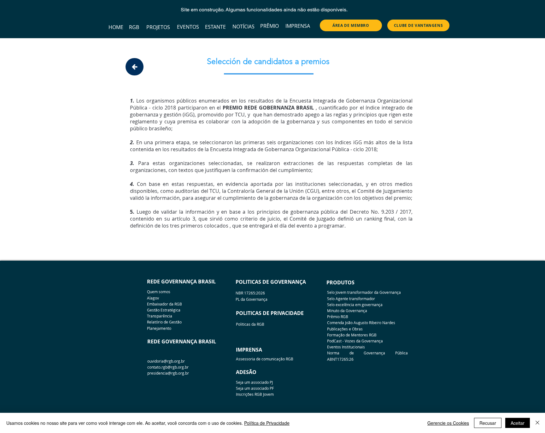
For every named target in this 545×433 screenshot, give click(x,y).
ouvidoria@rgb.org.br (166, 361)
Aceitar (517, 423)
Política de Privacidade (267, 423)
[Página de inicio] (135, 66)
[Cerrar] (537, 423)
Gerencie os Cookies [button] (448, 423)
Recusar (487, 423)
